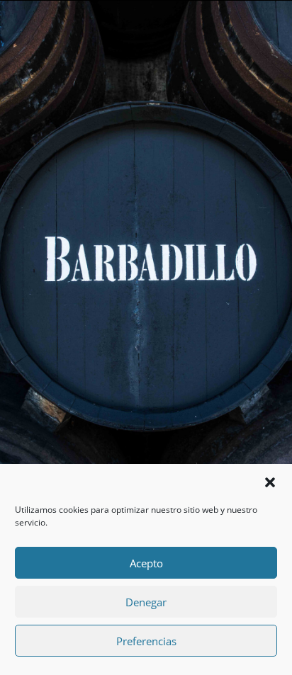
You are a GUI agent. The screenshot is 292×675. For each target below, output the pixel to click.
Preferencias (146, 641)
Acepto (146, 563)
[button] (270, 482)
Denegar (146, 602)
